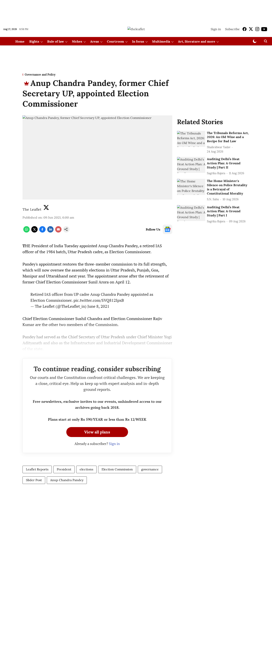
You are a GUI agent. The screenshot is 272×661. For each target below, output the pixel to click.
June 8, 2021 (98, 306)
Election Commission (117, 469)
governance (150, 469)
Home (19, 41)
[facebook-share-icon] (42, 231)
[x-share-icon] (34, 231)
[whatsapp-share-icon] (26, 231)
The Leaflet (32, 209)
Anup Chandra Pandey (66, 480)
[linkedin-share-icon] (50, 231)
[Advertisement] (136, 10)
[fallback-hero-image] (191, 139)
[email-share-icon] (58, 231)
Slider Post (34, 480)
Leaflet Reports (37, 469)
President (64, 469)
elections (86, 469)
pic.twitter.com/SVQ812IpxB (98, 300)
